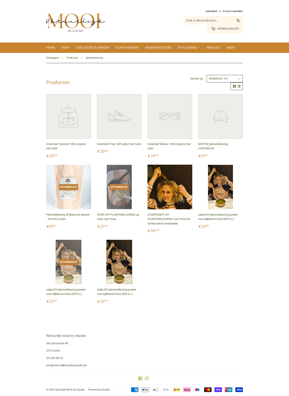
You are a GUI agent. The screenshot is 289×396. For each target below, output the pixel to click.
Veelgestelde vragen (92, 48)
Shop (66, 48)
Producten (72, 57)
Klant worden (127, 48)
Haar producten (158, 48)
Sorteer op (197, 78)
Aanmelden (211, 11)
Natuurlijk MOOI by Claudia (70, 389)
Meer (230, 47)
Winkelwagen (228, 29)
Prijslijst (213, 48)
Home (50, 48)
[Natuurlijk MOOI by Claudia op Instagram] (147, 379)
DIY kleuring (188, 48)
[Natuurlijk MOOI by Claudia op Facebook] (140, 379)
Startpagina (52, 57)
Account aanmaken (233, 11)
